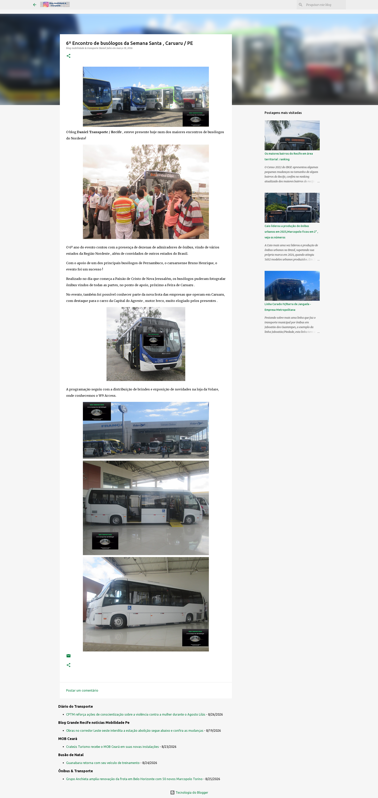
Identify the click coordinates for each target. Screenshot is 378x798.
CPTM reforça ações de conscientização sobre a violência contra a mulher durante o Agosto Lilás (135, 714)
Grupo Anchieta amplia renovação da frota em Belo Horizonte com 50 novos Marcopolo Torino (134, 779)
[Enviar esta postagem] (68, 657)
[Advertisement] (252, 170)
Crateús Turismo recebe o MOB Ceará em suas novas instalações (112, 746)
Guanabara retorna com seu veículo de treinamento (103, 763)
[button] (68, 56)
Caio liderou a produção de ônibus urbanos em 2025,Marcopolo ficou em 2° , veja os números (291, 231)
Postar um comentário (82, 690)
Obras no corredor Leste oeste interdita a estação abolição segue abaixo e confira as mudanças (134, 730)
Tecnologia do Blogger (191, 792)
